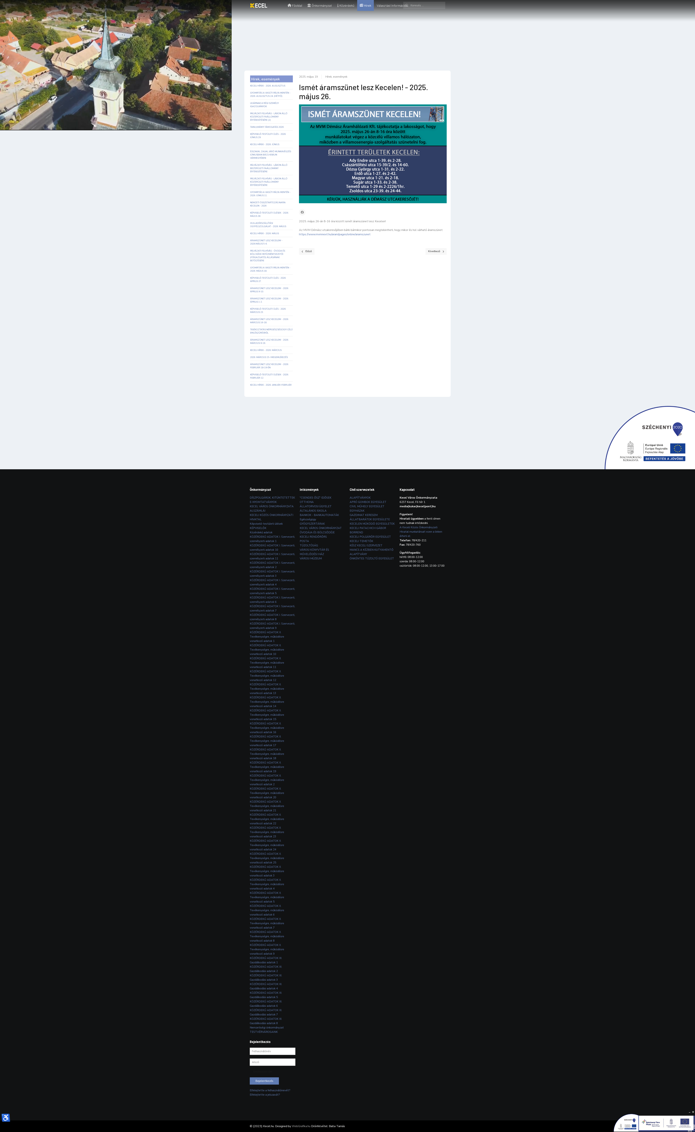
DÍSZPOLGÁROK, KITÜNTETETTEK (272, 497)
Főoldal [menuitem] (297, 5)
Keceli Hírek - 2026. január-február (271, 384)
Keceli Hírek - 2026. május (264, 233)
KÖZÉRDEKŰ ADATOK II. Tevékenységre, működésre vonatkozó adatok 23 (267, 832)
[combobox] (424, 5)
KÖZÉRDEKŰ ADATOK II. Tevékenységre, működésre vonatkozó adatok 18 (267, 754)
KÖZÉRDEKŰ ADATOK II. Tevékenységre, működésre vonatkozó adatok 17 (267, 741)
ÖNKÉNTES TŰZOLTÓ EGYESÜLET (372, 558)
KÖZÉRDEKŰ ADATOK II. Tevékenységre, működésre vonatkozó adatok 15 (267, 715)
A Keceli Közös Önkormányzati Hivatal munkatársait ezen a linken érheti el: (421, 532)
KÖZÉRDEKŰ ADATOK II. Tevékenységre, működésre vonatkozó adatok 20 (267, 793)
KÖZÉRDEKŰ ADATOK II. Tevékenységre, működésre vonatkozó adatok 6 (267, 910)
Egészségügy (308, 519)
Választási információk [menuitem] (392, 5)
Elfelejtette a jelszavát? (265, 1095)
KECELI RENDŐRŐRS (313, 537)
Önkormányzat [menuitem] (322, 5)
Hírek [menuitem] (367, 5)
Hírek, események (336, 77)
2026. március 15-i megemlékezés (269, 357)
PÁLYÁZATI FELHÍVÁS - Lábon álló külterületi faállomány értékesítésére (268, 182)
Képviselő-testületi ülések (266, 524)
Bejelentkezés (264, 1081)
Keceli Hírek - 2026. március (266, 350)
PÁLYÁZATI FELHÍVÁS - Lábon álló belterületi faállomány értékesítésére (268, 168)
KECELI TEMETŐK (361, 541)
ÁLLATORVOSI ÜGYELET (316, 506)
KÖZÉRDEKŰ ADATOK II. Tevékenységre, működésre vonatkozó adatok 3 (267, 871)
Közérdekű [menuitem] (346, 5)
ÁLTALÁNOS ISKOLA (313, 511)
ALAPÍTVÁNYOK (360, 497)
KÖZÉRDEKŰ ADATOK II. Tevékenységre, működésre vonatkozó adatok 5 (267, 897)
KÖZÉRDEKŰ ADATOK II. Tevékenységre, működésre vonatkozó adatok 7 (267, 923)
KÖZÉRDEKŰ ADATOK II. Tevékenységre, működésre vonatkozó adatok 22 (267, 819)
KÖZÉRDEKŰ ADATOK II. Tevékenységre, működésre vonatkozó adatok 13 (267, 689)
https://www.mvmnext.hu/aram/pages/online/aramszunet (334, 234)
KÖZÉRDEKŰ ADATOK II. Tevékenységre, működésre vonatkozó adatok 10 (267, 650)
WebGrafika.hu (301, 1126)
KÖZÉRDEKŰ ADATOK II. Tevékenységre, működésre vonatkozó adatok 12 (267, 676)
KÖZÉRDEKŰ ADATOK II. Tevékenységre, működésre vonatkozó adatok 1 (267, 637)
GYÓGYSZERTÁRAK (312, 524)
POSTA (304, 541)
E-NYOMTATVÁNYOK (263, 502)
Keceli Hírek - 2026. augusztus (267, 85)
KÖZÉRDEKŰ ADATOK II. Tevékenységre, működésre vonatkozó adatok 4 (267, 884)
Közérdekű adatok (261, 532)
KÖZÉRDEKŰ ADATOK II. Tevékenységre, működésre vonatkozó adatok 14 (267, 702)
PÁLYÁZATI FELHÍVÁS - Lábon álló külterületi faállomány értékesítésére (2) (268, 116)
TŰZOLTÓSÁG (309, 545)
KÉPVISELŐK (258, 528)
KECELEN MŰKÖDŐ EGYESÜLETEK (372, 524)
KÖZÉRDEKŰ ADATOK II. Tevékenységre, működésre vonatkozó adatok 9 (267, 949)
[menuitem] (259, 5)
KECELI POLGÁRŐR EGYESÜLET (370, 537)
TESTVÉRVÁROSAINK (264, 1032)
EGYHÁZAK (357, 511)
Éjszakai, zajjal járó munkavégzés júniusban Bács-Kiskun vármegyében (270, 154)
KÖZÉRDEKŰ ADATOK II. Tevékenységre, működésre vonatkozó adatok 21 (267, 806)
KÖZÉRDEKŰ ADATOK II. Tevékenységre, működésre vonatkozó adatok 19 (267, 767)
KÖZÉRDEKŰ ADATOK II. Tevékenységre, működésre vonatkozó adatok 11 (267, 663)
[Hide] (689, 1112)
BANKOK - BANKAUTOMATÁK (319, 515)
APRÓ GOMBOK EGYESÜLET (368, 502)
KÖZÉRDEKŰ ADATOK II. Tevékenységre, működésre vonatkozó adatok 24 (267, 845)
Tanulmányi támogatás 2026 (267, 127)
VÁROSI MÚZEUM (311, 558)
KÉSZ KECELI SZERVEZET (366, 545)
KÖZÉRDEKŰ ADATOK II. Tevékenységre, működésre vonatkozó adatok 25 (267, 858)
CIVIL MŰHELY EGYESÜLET (367, 506)
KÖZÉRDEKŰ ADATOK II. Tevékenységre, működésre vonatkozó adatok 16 (267, 728)
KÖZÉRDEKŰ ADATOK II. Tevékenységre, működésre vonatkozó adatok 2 (267, 780)
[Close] (693, 1112)
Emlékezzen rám (262, 1071)
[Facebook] (302, 212)
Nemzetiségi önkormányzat (267, 1027)
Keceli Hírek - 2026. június (264, 144)
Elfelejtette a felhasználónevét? (270, 1090)
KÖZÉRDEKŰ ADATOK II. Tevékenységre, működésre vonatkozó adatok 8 (267, 936)
